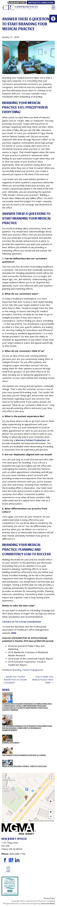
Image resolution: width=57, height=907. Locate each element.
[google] (11, 859)
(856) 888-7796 (17, 2)
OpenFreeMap (39, 820)
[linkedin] (17, 859)
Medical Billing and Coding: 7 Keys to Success (24, 766)
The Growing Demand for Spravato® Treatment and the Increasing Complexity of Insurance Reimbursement (27, 728)
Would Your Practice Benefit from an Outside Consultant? (15, 679)
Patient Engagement (33, 669)
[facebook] (4, 859)
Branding (16, 669)
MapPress (31, 820)
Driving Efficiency (11, 742)
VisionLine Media (48, 903)
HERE (13, 632)
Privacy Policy (49, 898)
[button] (53, 18)
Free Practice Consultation (40, 2)
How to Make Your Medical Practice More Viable (42, 679)
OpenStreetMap (49, 820)
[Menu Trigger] (53, 7)
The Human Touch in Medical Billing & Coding (24, 755)
